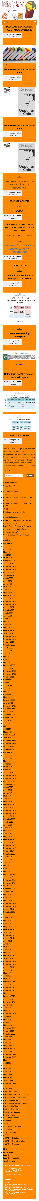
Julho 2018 (7, 825)
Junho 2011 (7, 1005)
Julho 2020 (7, 755)
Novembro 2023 (9, 639)
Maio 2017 (7, 865)
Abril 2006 (7, 1072)
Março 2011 (7, 1011)
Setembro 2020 (9, 749)
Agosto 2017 (8, 857)
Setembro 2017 (9, 854)
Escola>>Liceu (9, 1115)
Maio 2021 (7, 726)
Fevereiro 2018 (9, 839)
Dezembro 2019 (9, 776)
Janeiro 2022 (8, 703)
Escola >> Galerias (10, 1100)
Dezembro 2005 (9, 1083)
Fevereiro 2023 (9, 665)
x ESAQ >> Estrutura (11, 1138)
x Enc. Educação (9, 1132)
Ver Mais (6, 65)
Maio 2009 (7, 1040)
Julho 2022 (7, 685)
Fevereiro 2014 (9, 955)
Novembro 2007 (9, 1057)
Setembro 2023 (9, 645)
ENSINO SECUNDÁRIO (19, 201)
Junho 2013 (7, 970)
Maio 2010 (7, 1019)
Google (6, 535)
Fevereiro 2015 (9, 929)
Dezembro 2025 (9, 566)
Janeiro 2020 (8, 773)
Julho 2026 (7, 546)
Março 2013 (7, 979)
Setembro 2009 (9, 1034)
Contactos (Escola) (10, 523)
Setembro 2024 (9, 610)
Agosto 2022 (8, 683)
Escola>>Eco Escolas (11, 1112)
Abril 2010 (7, 1022)
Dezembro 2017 (9, 845)
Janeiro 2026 (8, 564)
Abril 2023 (7, 659)
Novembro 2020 (9, 744)
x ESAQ (6, 1135)
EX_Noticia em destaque (12, 1118)
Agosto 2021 (8, 717)
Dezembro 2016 (9, 880)
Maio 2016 (7, 894)
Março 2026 (7, 558)
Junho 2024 (7, 619)
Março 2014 (7, 953)
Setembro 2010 (9, 1016)
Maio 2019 (7, 796)
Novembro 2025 (9, 569)
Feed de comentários (11, 1158)
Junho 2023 (7, 654)
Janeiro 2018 (8, 842)
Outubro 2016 (8, 886)
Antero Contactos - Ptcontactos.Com (17, 520)
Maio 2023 (7, 656)
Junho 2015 (7, 918)
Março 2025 (7, 593)
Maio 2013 (7, 973)
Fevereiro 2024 (9, 630)
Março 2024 (7, 627)
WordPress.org (9, 1161)
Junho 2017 (7, 863)
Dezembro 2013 (9, 961)
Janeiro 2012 (8, 999)
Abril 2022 (7, 694)
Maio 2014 (7, 947)
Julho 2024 (7, 616)
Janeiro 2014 (8, 958)
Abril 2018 (7, 834)
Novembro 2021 (9, 709)
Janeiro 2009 (8, 1051)
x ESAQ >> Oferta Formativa (14, 1141)
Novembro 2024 (9, 604)
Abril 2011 (7, 1008)
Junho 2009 (7, 1037)
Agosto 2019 (8, 787)
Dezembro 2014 (9, 935)
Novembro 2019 (9, 778)
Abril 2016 (7, 897)
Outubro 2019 (8, 781)
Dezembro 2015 (9, 903)
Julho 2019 (7, 790)
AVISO (19, 211)
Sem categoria (8, 1123)
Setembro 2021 (9, 714)
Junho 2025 (7, 584)
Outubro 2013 (8, 967)
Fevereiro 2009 (9, 1048)
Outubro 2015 (8, 909)
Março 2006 (7, 1074)
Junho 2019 (7, 793)
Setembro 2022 (9, 680)
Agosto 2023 (8, 648)
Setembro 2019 (9, 784)
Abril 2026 (7, 555)
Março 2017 (7, 871)
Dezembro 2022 (9, 671)
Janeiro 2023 (8, 668)
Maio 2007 (7, 1060)
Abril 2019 (7, 799)
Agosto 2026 (8, 543)
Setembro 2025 (9, 575)
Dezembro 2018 (9, 810)
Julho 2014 (7, 941)
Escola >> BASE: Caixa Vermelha (16, 1095)
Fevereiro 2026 (9, 561)
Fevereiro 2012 (9, 996)
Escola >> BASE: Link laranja (14, 1097)
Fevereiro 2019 (9, 805)
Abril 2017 (7, 868)
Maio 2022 (7, 691)
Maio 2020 (7, 761)
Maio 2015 (7, 921)
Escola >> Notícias (10, 1106)
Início (7, 22)
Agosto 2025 (8, 578)
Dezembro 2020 (9, 741)
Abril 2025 (7, 590)
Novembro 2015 (9, 906)
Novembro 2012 (9, 990)
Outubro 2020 (8, 746)
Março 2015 (7, 926)
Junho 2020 (7, 758)
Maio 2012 (7, 993)
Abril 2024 (7, 625)
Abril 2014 (7, 950)
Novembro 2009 (9, 1028)
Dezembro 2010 (9, 1013)
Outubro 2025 (8, 572)
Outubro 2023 (8, 642)
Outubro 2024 (8, 607)
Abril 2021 (7, 729)
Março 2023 (7, 662)
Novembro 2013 (9, 964)
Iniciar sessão (8, 1152)
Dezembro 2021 (9, 706)
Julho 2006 (7, 1066)
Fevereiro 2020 (9, 770)
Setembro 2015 (9, 912)
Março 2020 (7, 767)
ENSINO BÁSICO (20, 265)
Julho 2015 (7, 915)
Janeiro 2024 (8, 633)
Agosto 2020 (8, 752)
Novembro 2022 (9, 674)
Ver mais (19, 364)
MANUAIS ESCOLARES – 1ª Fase (19, 225)
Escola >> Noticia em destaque (15, 1103)
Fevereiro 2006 (9, 1077)
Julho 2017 (7, 860)
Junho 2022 (7, 688)
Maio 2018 (7, 831)
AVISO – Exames (19, 435)
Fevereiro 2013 (9, 982)
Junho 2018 (7, 828)
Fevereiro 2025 (9, 596)
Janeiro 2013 (8, 985)
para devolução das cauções (19, 235)
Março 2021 (7, 732)
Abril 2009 (7, 1042)
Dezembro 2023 (9, 636)
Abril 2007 (7, 1063)
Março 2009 (7, 1045)
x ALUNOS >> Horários (12, 1126)
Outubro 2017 (8, 851)
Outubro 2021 (8, 712)
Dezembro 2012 (9, 987)
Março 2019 (7, 802)
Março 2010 (7, 1025)
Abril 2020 (7, 764)
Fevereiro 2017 (9, 874)
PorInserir (7, 1121)
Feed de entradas (10, 1155)
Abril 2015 (7, 924)
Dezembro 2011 (9, 1002)
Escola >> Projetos (10, 1109)
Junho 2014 (7, 944)
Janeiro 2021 (8, 738)
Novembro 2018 (9, 813)
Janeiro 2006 (8, 1080)
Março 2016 (7, 900)
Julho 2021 (7, 720)
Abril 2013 (7, 976)
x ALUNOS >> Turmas (11, 1129)
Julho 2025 (7, 581)
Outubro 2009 (8, 1031)
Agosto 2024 (8, 613)
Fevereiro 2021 (9, 735)
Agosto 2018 (8, 822)
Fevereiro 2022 (9, 700)
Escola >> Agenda (10, 1092)
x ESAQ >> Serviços (11, 1144)
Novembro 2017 (9, 848)
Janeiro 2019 (8, 807)
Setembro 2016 (9, 889)
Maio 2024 (7, 622)
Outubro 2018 (8, 816)
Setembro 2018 (9, 819)
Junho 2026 (7, 549)
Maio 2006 (7, 1069)
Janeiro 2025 (8, 598)
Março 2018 (7, 836)
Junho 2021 (7, 723)
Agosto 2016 (8, 892)
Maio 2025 (7, 587)
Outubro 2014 (8, 938)
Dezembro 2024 (9, 601)
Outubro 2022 (8, 677)
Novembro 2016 (9, 883)
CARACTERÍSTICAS (20, 535)
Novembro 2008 (9, 1054)
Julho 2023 (7, 651)
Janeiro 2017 (8, 877)
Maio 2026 (7, 552)
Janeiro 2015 (8, 932)
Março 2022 (7, 697)
